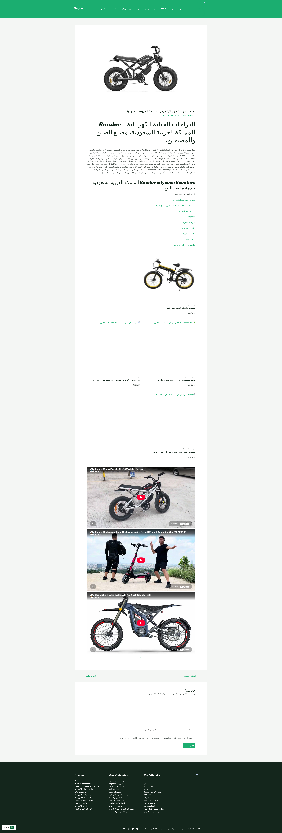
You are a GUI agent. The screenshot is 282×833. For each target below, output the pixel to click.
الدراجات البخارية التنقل (83, 809)
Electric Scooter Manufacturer (87, 786)
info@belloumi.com (83, 784)
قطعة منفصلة (190, 239)
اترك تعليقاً (191, 115)
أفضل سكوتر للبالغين (117, 803)
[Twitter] (133, 829)
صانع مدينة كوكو (81, 792)
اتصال (103, 9)
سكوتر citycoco (81, 803)
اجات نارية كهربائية (188, 234)
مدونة (77, 781)
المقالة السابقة (191, 676)
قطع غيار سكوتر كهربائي (84, 800)
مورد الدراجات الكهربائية (84, 795)
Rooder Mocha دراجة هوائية (184, 245)
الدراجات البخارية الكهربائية (131, 9)
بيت (180, 9)
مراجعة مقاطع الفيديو (117, 781)
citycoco (191, 217)
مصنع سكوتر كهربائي (151, 812)
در (182, 228)
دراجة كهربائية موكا (116, 798)
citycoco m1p (149, 803)
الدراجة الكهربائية (81, 806)
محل (145, 784)
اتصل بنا (146, 789)
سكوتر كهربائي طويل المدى (154, 809)
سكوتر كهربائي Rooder (152, 792)
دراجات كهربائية (150, 9)
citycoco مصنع (115, 792)
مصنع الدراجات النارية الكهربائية (86, 798)
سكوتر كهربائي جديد (116, 786)
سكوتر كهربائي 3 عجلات (118, 812)
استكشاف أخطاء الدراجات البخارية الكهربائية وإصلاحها (175, 206)
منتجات (183, 115)
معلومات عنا (113, 9)
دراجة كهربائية (149, 798)
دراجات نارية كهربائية (117, 800)
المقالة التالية (90, 676)
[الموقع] (103, 730)
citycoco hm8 (149, 806)
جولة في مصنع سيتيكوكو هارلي (184, 200)
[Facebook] (137, 829)
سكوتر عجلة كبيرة (116, 806)
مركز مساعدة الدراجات (186, 211)
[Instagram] (128, 829)
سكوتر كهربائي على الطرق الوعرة (121, 809)
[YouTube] (124, 829)
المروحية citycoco (167, 9)
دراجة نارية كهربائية (151, 800)
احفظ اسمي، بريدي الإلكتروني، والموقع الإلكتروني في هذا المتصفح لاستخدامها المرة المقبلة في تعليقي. (155, 738)
